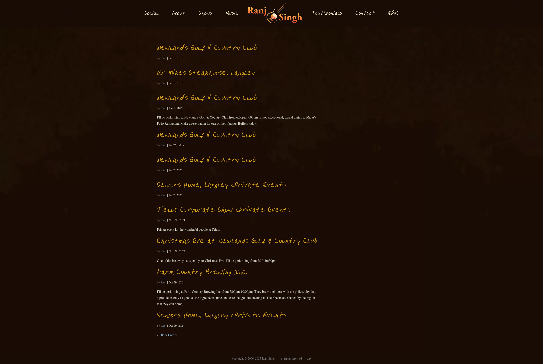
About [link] (178, 13)
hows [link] (205, 13)
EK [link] (393, 13)
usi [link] (232, 13)
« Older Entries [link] (167, 335)
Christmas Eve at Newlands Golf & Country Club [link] (237, 241)
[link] (275, 13)
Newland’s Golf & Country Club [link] (207, 48)
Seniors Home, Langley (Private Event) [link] (221, 185)
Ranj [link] (163, 58)
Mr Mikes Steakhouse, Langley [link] (206, 73)
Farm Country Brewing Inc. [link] (202, 272)
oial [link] (151, 13)
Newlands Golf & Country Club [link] (206, 135)
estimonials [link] (327, 13)
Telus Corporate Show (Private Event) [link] (223, 210)
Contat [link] (365, 13)
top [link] (309, 358)
